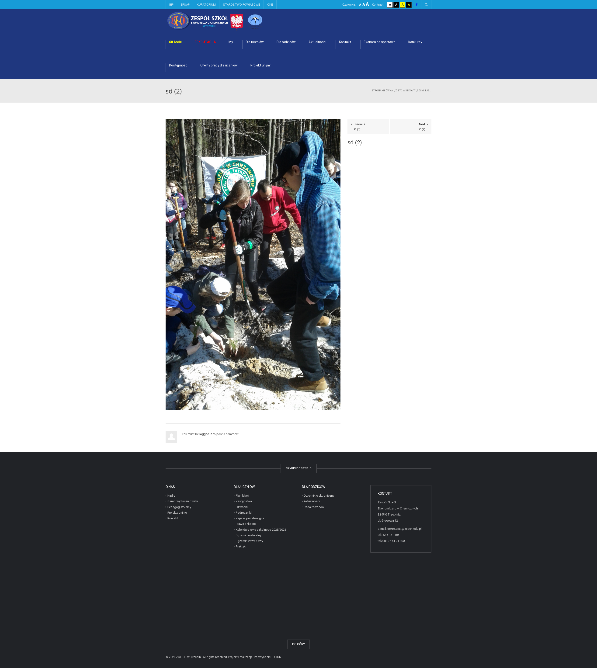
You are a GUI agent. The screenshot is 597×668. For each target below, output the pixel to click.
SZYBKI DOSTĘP (297, 468)
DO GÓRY (298, 644)
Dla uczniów (255, 42)
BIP (171, 4)
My (231, 42)
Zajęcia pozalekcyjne (250, 518)
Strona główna (382, 90)
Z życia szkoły (405, 90)
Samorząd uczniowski (182, 501)
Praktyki (241, 546)
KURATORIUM (206, 4)
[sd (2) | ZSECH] (227, 21)
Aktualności (317, 42)
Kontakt (345, 42)
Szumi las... (424, 90)
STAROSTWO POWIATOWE (241, 4)
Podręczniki (244, 512)
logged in (205, 434)
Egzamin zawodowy (249, 541)
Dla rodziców (286, 42)
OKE (270, 4)
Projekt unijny (260, 65)
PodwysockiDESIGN (267, 657)
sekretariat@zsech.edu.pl (404, 528)
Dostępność (178, 65)
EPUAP (185, 4)
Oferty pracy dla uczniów (219, 65)
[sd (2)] (253, 264)
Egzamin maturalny (248, 535)
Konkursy (415, 42)
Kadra (171, 495)
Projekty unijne (177, 512)
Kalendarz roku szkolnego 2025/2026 (261, 529)
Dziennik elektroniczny (319, 495)
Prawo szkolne (246, 524)
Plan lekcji (242, 495)
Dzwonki (242, 507)
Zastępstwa (244, 501)
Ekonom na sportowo (380, 42)
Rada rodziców (314, 507)
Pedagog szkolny (179, 507)
